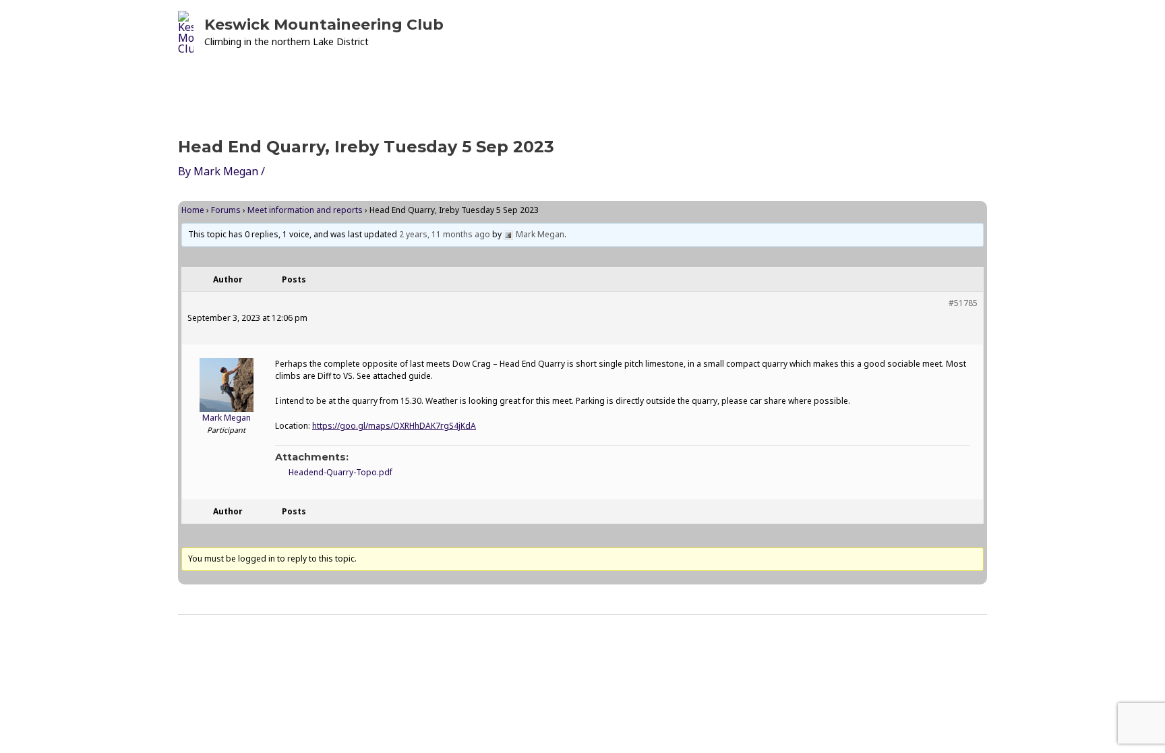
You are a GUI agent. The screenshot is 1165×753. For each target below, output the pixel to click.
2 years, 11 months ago (444, 234)
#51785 (963, 303)
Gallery (747, 32)
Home (555, 32)
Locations (683, 32)
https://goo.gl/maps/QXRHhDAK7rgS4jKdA (394, 425)
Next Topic (949, 649)
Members (824, 32)
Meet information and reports (305, 210)
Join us (899, 32)
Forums (226, 210)
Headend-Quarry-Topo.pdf (340, 472)
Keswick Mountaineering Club (324, 25)
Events (609, 32)
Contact (957, 32)
